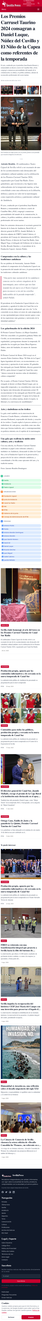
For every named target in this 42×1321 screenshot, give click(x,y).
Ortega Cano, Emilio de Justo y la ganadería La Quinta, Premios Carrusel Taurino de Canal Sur (19, 823)
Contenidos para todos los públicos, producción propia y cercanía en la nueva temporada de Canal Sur (20, 732)
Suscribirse (21, 1281)
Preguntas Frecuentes (9, 1295)
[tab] (7, 90)
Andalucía (5, 1210)
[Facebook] (3, 1192)
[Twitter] (6, 1192)
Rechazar (11, 1317)
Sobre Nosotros (7, 1243)
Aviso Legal (5, 1257)
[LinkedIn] (14, 1192)
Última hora (6, 1205)
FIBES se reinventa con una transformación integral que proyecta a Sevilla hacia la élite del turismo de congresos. (19, 949)
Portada (4, 1202)
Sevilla (4, 1207)
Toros (3, 1219)
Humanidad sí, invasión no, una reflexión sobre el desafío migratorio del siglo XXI (20, 1087)
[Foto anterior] (4, 123)
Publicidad (5, 1292)
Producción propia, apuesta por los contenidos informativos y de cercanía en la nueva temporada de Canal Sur (21, 673)
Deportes (5, 1216)
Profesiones (6, 1227)
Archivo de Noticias (8, 1230)
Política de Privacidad (9, 1248)
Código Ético (6, 1246)
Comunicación (6, 1222)
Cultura (4, 1224)
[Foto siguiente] (37, 123)
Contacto (5, 1260)
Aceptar (31, 1317)
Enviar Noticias (7, 1298)
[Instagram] (10, 1192)
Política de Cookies (8, 1251)
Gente (4, 1213)
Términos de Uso (7, 1254)
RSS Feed (5, 1233)
